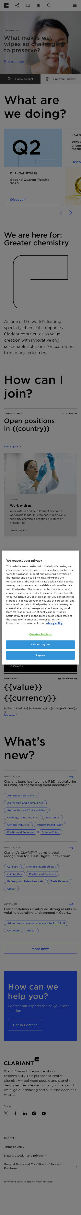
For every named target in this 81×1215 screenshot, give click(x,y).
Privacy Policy (54, 623)
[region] (40, 607)
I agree (40, 655)
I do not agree (40, 644)
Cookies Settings (40, 634)
